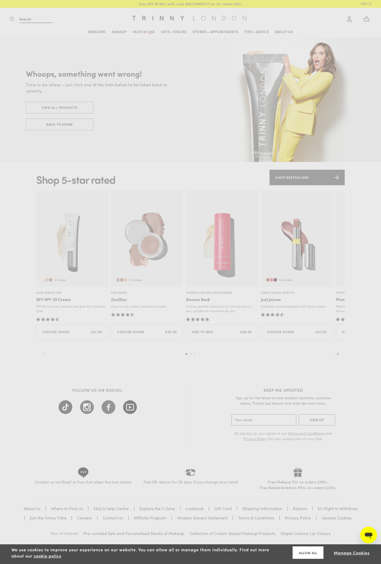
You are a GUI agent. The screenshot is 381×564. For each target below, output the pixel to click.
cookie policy (47, 556)
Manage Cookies (352, 552)
